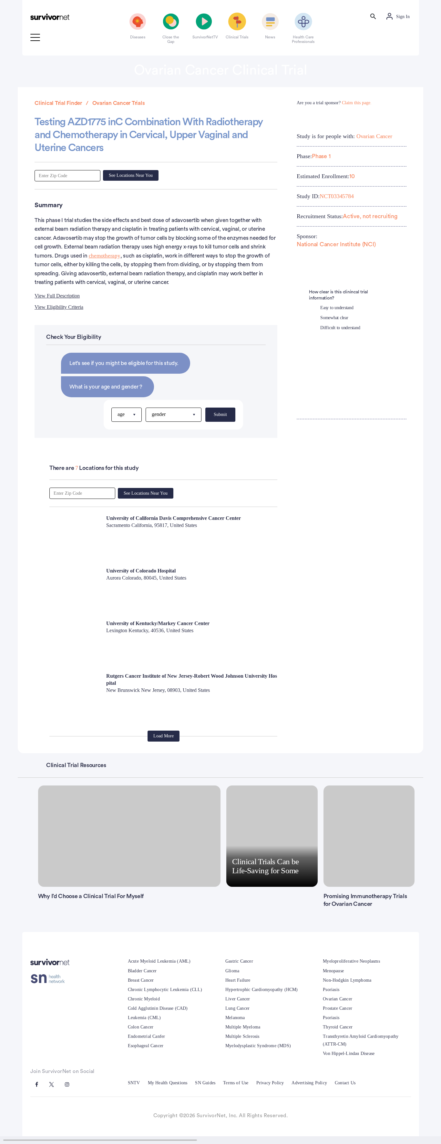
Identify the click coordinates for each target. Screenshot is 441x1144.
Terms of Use (235, 1082)
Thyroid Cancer (338, 1027)
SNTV (134, 1082)
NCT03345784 (337, 196)
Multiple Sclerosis (242, 1036)
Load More (163, 736)
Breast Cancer (141, 980)
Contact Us (345, 1082)
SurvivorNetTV (204, 37)
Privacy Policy (270, 1082)
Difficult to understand (340, 327)
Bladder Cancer (142, 970)
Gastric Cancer (239, 961)
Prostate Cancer (337, 1008)
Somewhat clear (334, 317)
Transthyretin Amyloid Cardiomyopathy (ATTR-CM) (360, 1040)
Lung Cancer (237, 1008)
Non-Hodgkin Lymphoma (347, 980)
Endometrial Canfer (146, 1036)
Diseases (137, 37)
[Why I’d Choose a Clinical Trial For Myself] (129, 836)
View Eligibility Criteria (59, 307)
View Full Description (57, 296)
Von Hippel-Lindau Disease (348, 1053)
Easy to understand (337, 307)
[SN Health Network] (49, 978)
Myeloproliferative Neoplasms (351, 961)
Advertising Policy (309, 1082)
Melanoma (235, 1017)
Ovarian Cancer (374, 136)
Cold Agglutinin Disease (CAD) (158, 1008)
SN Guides (205, 1082)
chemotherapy (104, 256)
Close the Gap (170, 39)
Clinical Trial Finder (58, 103)
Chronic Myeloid (144, 999)
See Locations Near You (131, 175)
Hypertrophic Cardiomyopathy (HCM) (261, 989)
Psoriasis (331, 989)
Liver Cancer (237, 999)
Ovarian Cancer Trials (118, 103)
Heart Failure (238, 980)
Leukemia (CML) (144, 1017)
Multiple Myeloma (242, 1027)
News (270, 37)
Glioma (232, 970)
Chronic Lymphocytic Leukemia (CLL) (165, 989)
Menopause (333, 970)
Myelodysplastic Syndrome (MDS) (258, 1045)
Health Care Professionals (303, 39)
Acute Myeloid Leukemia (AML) (159, 961)
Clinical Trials (237, 37)
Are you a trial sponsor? (334, 102)
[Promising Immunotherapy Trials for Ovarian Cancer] (369, 836)
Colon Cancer (140, 1027)
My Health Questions (168, 1082)
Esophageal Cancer (145, 1045)
